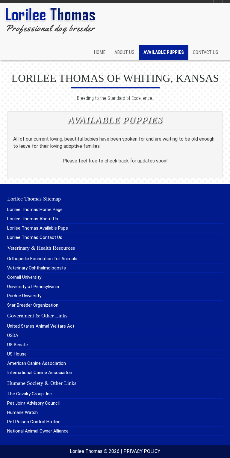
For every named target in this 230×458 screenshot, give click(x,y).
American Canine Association (36, 363)
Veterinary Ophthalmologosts (36, 268)
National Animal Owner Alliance (38, 431)
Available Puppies (163, 52)
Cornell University (24, 277)
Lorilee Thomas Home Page (35, 209)
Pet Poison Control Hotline (33, 421)
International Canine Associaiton (39, 372)
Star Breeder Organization (32, 305)
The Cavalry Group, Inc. (30, 394)
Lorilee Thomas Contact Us (34, 237)
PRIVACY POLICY (141, 451)
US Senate (17, 344)
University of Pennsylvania (33, 286)
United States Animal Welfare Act (40, 326)
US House (17, 354)
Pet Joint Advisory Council (33, 403)
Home (99, 52)
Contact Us (205, 52)
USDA (12, 335)
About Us (124, 52)
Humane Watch (22, 412)
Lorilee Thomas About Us (32, 219)
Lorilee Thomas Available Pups (37, 228)
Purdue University (24, 296)
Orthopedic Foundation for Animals (42, 258)
